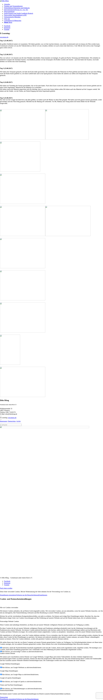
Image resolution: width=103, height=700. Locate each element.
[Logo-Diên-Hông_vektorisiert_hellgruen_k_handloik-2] (4, 1)
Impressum (3, 421)
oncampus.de (4, 37)
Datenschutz (12, 421)
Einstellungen (43, 595)
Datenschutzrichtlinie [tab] (6, 690)
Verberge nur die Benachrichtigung (27, 595)
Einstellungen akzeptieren (8, 595)
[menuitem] (53, 4)
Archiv (18, 421)
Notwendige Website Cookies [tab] (9, 621)
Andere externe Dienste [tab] (7, 653)
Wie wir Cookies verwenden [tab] (9, 607)
